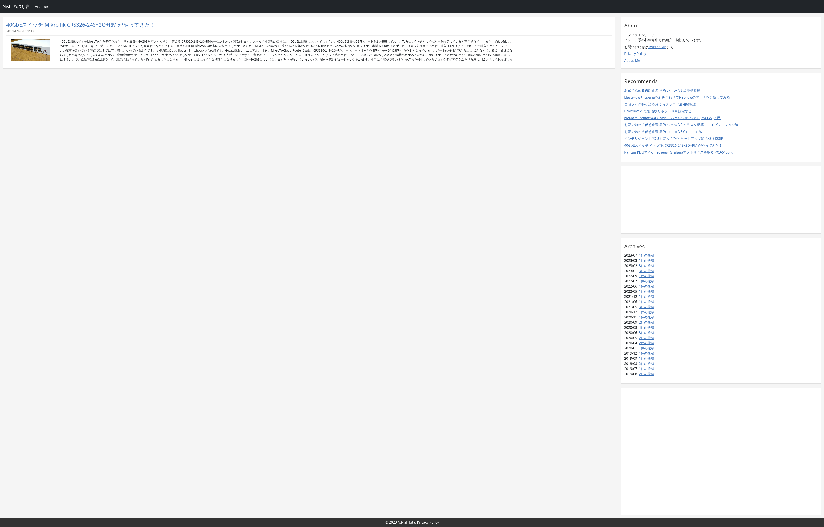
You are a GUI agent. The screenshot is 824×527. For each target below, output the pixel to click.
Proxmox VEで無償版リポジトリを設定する (658, 111)
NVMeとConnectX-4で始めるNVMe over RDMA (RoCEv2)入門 (672, 118)
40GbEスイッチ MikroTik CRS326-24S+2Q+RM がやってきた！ (80, 24)
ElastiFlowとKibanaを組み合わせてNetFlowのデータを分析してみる (677, 97)
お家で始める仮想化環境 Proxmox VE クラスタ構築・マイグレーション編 (681, 124)
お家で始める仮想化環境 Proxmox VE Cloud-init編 (663, 131)
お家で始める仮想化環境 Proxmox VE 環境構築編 (662, 90)
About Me (632, 60)
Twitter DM (657, 46)
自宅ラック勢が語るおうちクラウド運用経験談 (660, 104)
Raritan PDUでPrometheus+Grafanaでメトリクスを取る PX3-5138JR (678, 152)
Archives (42, 6)
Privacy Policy (635, 53)
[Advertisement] (721, 200)
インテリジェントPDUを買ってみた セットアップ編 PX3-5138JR (673, 138)
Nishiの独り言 (16, 6)
